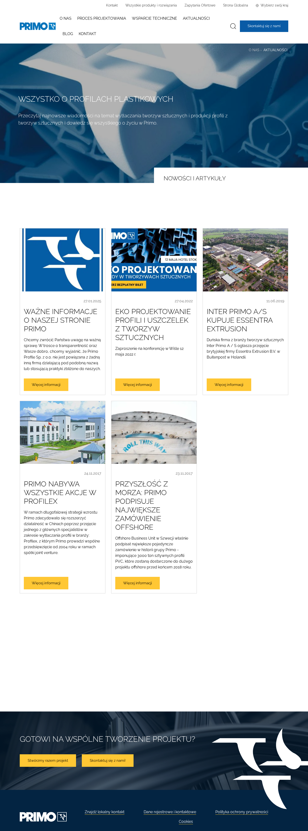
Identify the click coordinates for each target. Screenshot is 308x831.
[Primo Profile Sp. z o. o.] (38, 26)
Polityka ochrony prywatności (241, 812)
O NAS (254, 50)
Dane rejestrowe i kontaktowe (170, 812)
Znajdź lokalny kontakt (104, 812)
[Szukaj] (233, 26)
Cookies (186, 821)
